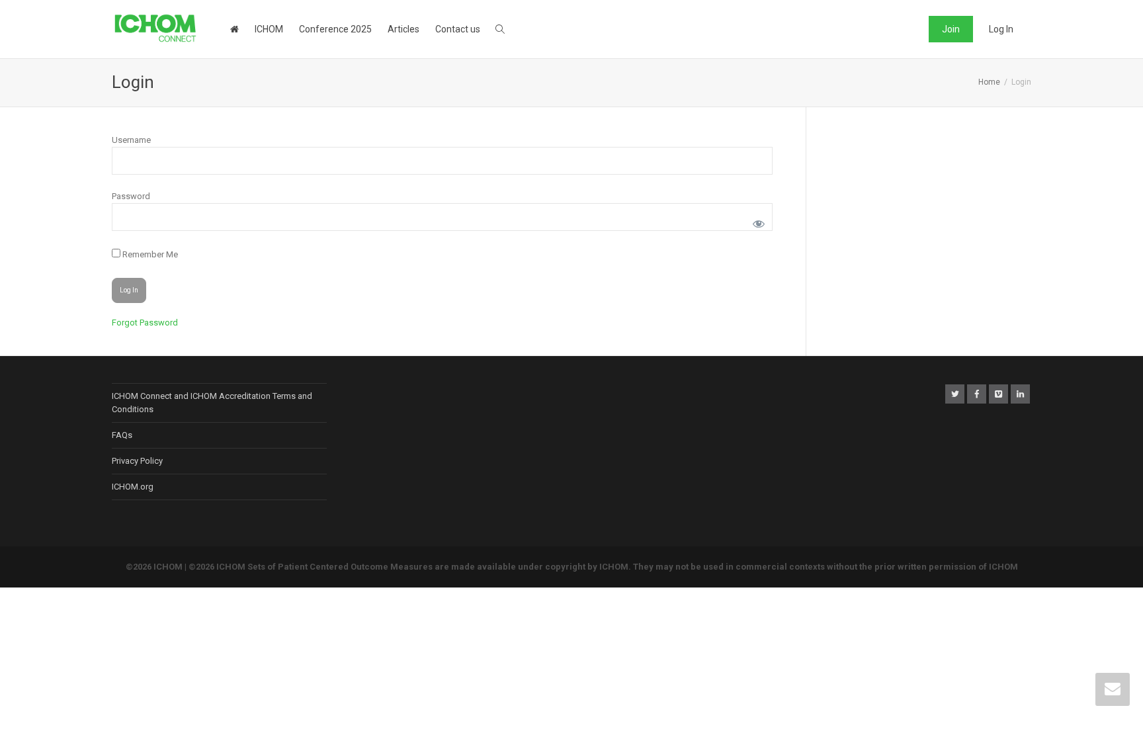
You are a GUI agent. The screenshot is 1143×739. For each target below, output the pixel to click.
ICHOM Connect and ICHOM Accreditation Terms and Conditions (212, 402)
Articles (403, 29)
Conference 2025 (335, 29)
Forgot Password (145, 322)
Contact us (457, 29)
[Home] (234, 29)
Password (131, 196)
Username (131, 140)
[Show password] (756, 221)
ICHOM (269, 29)
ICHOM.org (132, 487)
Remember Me (149, 254)
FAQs (122, 435)
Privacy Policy (137, 461)
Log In (1001, 29)
